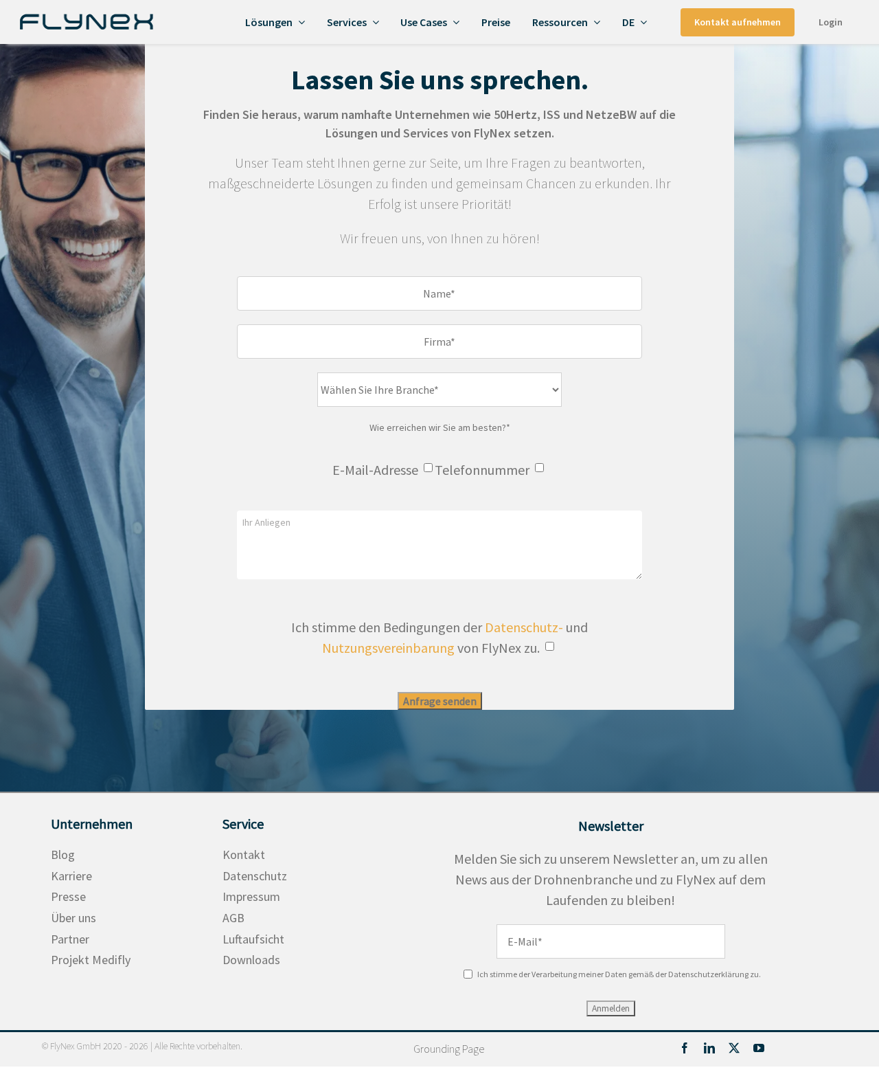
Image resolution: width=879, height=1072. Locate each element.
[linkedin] (709, 1047)
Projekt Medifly (90, 960)
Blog (63, 854)
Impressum (251, 896)
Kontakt (243, 854)
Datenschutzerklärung (708, 974)
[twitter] (734, 1047)
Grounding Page (448, 1049)
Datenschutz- (524, 627)
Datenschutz (254, 876)
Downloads (251, 960)
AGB (233, 918)
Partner (70, 939)
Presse (68, 896)
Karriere (71, 876)
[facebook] (684, 1047)
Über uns (73, 918)
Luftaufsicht (253, 939)
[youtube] (758, 1047)
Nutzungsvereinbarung (388, 647)
